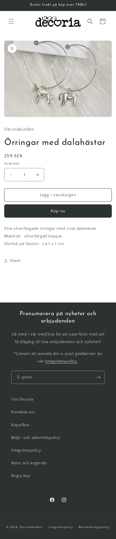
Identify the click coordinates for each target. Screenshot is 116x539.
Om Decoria (22, 399)
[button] (11, 21)
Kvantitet (11, 163)
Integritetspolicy (26, 450)
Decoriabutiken (31, 527)
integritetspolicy (61, 361)
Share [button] (15, 261)
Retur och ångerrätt (29, 463)
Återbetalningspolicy (94, 527)
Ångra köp (20, 476)
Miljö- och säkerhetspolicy (35, 438)
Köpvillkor (20, 425)
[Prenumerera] (98, 377)
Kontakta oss (23, 412)
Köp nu (58, 211)
